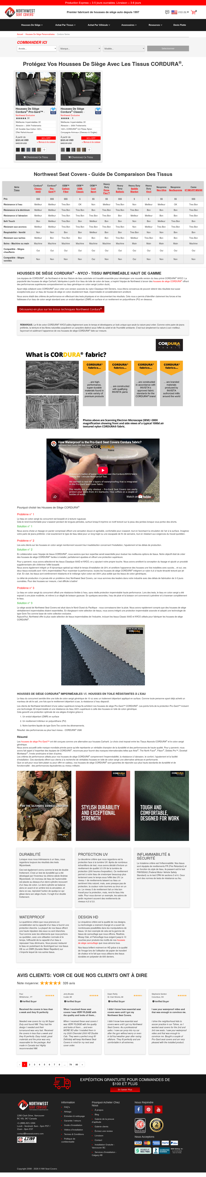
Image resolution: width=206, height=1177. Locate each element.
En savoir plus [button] (125, 1089)
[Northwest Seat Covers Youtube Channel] (158, 1109)
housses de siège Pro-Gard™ (35, 741)
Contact (98, 1140)
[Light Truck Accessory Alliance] (37, 1140)
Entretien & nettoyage (74, 1116)
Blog (97, 1114)
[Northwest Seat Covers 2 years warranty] (157, 1125)
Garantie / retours (72, 1120)
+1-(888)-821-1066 (26, 1123)
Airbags (67, 1111)
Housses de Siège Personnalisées (40, 34)
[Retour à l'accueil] (25, 12)
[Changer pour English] (167, 12)
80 (77, 1064)
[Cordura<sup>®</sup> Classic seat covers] (80, 89)
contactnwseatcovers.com (30, 1133)
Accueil (20, 34)
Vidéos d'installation (73, 1129)
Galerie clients (101, 1126)
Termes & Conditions (74, 1134)
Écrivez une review (104, 1131)
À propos (99, 1110)
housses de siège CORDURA (167, 281)
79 (70, 1064)
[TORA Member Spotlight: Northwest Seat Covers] (140, 1125)
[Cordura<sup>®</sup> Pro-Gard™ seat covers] (35, 89)
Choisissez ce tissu (37, 157)
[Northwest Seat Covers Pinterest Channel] (148, 1109)
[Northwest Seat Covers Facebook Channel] (139, 1109)
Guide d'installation (73, 1125)
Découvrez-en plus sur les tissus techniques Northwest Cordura (60, 309)
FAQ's (67, 1107)
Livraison (99, 1135)
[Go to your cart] (193, 11)
